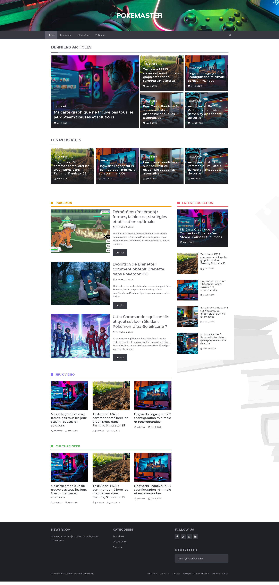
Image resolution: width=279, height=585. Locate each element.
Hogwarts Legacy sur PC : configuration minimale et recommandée (206, 76)
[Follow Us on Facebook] (177, 536)
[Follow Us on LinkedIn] (195, 536)
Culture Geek (83, 35)
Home (51, 35)
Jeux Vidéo (65, 35)
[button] (230, 35)
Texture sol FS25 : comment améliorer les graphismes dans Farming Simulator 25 (213, 259)
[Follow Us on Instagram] (189, 536)
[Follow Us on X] (183, 536)
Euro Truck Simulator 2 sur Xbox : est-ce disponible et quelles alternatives (214, 312)
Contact (176, 573)
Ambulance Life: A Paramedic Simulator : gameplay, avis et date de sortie (213, 339)
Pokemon (100, 35)
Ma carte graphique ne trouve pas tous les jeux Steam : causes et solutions (94, 114)
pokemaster (140, 15)
